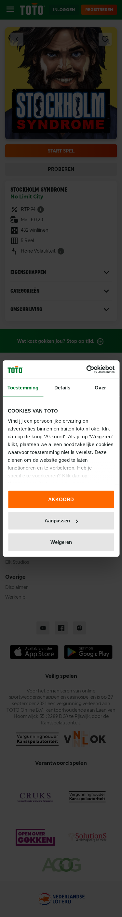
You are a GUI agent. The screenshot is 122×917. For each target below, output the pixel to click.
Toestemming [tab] (22, 387)
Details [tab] (62, 387)
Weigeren (61, 542)
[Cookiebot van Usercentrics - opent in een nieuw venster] (87, 369)
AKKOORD (61, 499)
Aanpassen (57, 520)
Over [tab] (100, 387)
